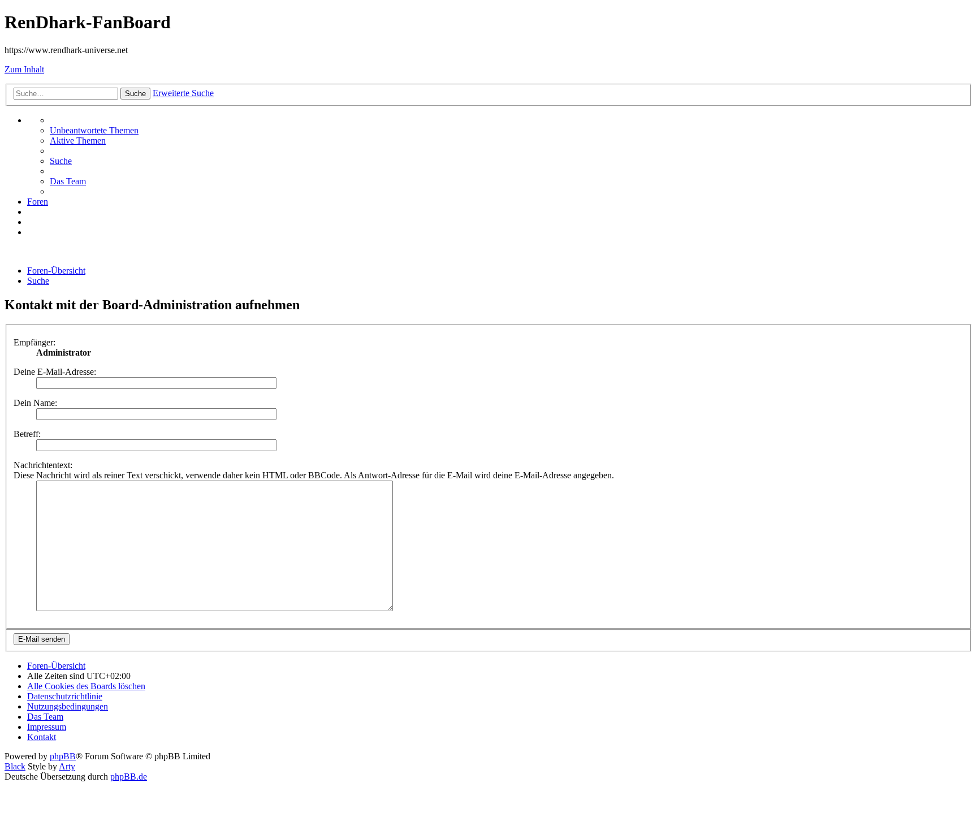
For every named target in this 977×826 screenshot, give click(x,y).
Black (15, 766)
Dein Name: (35, 403)
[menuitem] (94, 130)
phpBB (63, 756)
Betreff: (27, 434)
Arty (67, 766)
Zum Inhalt (24, 69)
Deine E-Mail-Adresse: (55, 372)
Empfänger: (34, 342)
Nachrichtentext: (43, 465)
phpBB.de (128, 776)
